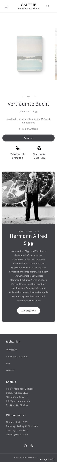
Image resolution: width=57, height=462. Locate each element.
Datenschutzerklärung (17, 356)
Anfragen (28, 138)
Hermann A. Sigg (28, 111)
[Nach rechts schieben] (35, 96)
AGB (8, 363)
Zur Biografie (28, 310)
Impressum (11, 349)
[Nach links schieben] (22, 96)
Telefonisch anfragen (17, 156)
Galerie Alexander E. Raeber (31, 457)
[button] (6, 6)
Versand (10, 370)
